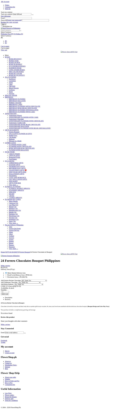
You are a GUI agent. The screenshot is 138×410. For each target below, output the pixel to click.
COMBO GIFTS (10, 143)
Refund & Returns (11, 397)
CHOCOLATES (14, 155)
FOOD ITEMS (10, 152)
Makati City (12, 207)
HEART (11, 194)
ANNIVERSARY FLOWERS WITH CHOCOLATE (26, 121)
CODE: (3, 286)
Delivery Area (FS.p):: (8, 269)
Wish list (7, 9)
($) (6, 43)
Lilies (10, 84)
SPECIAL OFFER (11, 95)
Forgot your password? (14, 20)
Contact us (8, 363)
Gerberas (12, 90)
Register (8, 16)
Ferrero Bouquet (14, 132)
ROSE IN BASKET (15, 64)
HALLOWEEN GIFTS (16, 174)
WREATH (12, 192)
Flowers (11, 93)
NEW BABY (13, 181)
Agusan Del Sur (14, 230)
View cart (4, 50)
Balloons (12, 139)
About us (8, 361)
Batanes (11, 245)
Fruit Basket (13, 159)
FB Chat (74, 52)
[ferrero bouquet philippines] (10, 256)
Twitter (3, 342)
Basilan (11, 241)
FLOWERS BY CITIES (13, 199)
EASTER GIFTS (14, 165)
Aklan (11, 232)
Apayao (11, 238)
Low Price (8, 393)
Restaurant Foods (14, 157)
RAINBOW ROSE (15, 68)
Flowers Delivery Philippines (14, 225)
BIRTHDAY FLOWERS (17, 99)
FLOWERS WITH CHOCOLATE (20, 146)
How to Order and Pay (12, 381)
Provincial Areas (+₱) (17, 277)
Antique (11, 236)
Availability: (5, 288)
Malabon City (13, 208)
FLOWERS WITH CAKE (17, 144)
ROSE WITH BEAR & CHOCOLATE (22, 148)
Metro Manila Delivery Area (16, 273)
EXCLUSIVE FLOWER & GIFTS (20, 134)
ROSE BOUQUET (15, 59)
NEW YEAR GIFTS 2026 (17, 172)
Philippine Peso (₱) (7, 34)
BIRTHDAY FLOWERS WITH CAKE (22, 112)
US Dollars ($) (18, 34)
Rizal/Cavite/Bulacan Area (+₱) (19, 275)
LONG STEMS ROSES (17, 70)
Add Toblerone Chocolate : (10, 282)
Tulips (11, 82)
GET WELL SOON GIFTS (18, 179)
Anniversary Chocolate (16, 119)
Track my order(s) (6, 14)
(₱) (6, 41)
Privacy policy (9, 395)
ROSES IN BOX (14, 62)
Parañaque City (14, 219)
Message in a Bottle (15, 141)
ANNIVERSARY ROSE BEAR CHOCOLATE (24, 124)
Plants (11, 92)
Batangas (12, 247)
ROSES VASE (14, 61)
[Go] (32, 14)
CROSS (11, 196)
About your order (10, 377)
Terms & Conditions (11, 400)
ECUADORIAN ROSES (17, 66)
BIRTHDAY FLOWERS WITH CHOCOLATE (24, 106)
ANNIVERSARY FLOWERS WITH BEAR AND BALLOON (30, 128)
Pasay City (12, 221)
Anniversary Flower (15, 115)
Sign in (3, 16)
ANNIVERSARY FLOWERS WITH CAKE (23, 117)
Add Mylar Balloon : (8, 284)
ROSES (7, 57)
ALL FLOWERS (10, 77)
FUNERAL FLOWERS (13, 187)
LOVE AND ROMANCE (17, 177)
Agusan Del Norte (15, 228)
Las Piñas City (13, 205)
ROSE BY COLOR (15, 73)
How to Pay (9, 383)
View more (13, 185)
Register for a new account (9, 22)
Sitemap (7, 367)
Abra (10, 227)
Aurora (11, 239)
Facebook (4, 340)
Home (3, 252)
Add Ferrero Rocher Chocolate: (11, 280)
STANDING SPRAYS (16, 190)
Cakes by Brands (14, 154)
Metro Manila (13, 201)
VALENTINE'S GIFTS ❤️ (18, 170)
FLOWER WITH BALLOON (19, 150)
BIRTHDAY (9, 97)
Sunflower (12, 79)
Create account (9, 353)
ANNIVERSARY (11, 113)
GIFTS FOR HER (15, 183)
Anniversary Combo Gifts (17, 123)
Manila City (12, 212)
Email (3, 18)
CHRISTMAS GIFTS (16, 163)
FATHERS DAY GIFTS (17, 166)
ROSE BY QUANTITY (17, 75)
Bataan (11, 243)
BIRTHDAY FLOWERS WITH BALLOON (23, 110)
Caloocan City (13, 203)
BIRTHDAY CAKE (15, 104)
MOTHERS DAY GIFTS (17, 168)
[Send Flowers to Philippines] (10, 28)
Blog (6, 369)
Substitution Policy (11, 365)
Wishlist (7, 379)
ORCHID (12, 86)
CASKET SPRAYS (15, 197)
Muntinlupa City (14, 216)
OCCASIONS (9, 161)
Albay (11, 234)
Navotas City (13, 218)
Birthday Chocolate (15, 103)
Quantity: (4, 290)
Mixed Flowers (14, 88)
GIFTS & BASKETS (12, 130)
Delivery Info (9, 399)
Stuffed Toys (13, 135)
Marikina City (13, 214)
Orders (7, 5)
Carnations (12, 81)
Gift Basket (12, 137)
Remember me (7, 26)
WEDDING (13, 176)
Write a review (5, 266)
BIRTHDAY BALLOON (17, 101)
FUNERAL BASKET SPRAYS (19, 188)
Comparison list (10, 7)
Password (4, 20)
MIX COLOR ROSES (16, 72)
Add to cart (5, 294)
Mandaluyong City (15, 210)
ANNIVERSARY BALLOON (19, 126)
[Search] (20, 30)
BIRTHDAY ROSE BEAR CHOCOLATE (23, 108)
